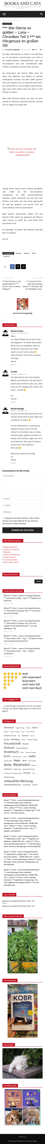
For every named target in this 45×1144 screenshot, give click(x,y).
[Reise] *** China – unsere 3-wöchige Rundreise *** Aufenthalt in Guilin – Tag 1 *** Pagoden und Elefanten (22, 598)
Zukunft (35, 785)
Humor (25, 744)
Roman (34, 765)
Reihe (34, 253)
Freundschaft (12, 743)
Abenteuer (9, 727)
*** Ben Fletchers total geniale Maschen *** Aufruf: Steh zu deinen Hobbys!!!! (11, 285)
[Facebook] (12, 266)
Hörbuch (26, 253)
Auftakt (28, 728)
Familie (7, 739)
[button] (41, 14)
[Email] (23, 266)
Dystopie (18, 253)
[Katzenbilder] (22, 1063)
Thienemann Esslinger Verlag (13, 773)
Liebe (32, 756)
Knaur (22, 752)
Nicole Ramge (17, 409)
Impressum (22, 1137)
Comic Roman (30, 732)
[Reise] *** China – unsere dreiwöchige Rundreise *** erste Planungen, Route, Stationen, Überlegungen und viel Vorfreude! (22, 843)
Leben (25, 757)
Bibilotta (7, 552)
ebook (32, 736)
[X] (17, 266)
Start (4, 20)
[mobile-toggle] (4, 14)
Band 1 (35, 727)
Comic (22, 732)
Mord (24, 760)
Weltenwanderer (10, 547)
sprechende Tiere (28, 769)
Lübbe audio (8, 761)
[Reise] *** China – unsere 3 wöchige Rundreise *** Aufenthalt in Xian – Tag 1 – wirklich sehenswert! (22, 651)
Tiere (33, 773)
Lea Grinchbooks (10, 560)
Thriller (26, 773)
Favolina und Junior (11, 549)
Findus (23, 740)
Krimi (7, 756)
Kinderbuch (11, 752)
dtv (19, 736)
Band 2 (6, 732)
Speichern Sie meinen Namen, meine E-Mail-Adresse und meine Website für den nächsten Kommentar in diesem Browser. (21, 521)
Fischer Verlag (32, 739)
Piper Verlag (32, 761)
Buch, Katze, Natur (11, 562)
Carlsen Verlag (14, 732)
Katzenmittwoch (22, 748)
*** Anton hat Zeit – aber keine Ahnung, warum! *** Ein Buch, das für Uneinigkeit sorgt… (33, 285)
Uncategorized (13, 20)
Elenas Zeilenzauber (12, 554)
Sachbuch (8, 769)
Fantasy (15, 739)
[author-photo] (22, 310)
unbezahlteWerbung (12, 784)
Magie (17, 760)
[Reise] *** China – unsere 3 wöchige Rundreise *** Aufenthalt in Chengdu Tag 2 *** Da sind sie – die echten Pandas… (23, 610)
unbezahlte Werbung (18, 781)
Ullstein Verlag (9, 777)
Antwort (13, 364)
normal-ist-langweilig (12, 49)
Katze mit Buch (10, 557)
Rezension (6, 256)
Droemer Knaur (10, 735)
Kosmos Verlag (31, 752)
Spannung (17, 769)
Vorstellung (26, 785)
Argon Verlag (20, 728)
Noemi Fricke (17, 331)
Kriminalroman (16, 757)
